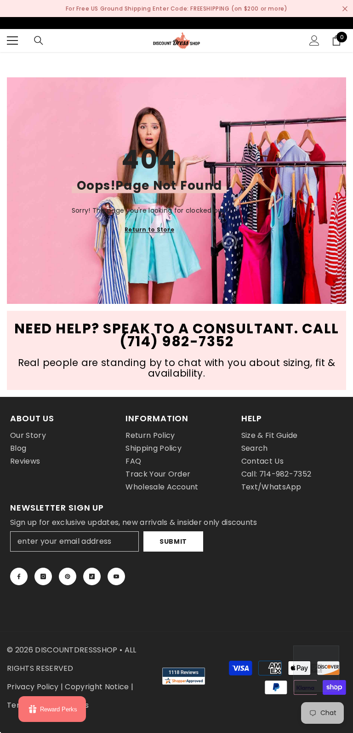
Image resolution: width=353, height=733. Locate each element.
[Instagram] (43, 576)
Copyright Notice (97, 686)
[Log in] (314, 40)
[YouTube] (116, 576)
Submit (173, 541)
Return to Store (149, 229)
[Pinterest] (67, 576)
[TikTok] (92, 576)
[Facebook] (19, 576)
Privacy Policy (32, 686)
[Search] (38, 40)
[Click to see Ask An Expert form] (316, 669)
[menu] (12, 40)
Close (345, 8)
